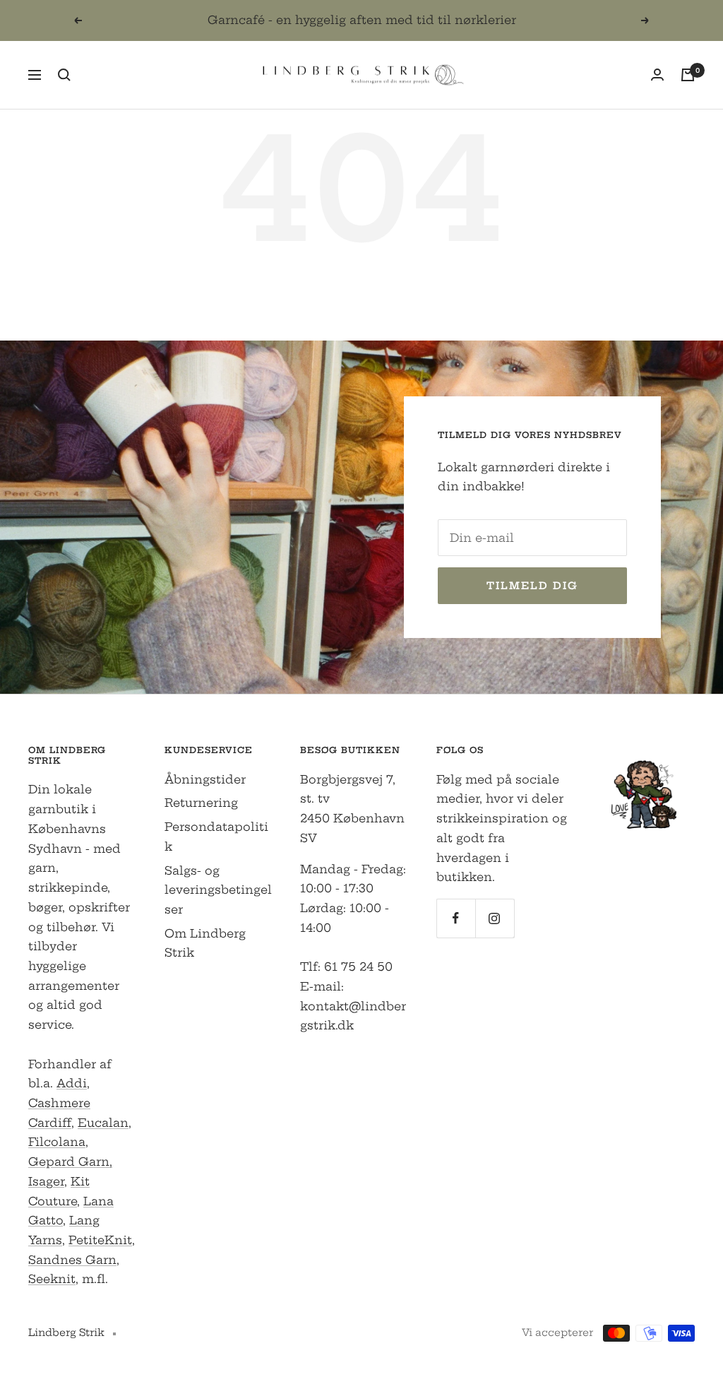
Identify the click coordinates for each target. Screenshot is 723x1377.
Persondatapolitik (216, 836)
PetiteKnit (100, 1240)
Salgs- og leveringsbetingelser (218, 889)
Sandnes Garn (72, 1260)
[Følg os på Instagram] (494, 918)
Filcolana (56, 1142)
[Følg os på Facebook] (455, 918)
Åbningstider (205, 779)
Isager (46, 1181)
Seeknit (52, 1279)
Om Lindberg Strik (205, 943)
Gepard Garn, (70, 1161)
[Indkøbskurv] (688, 75)
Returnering (201, 803)
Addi (71, 1083)
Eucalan (103, 1123)
